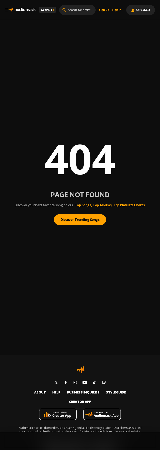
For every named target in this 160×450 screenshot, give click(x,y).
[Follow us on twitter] (56, 383)
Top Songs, (83, 205)
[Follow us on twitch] (104, 383)
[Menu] (6, 10)
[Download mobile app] (58, 415)
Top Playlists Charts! (129, 205)
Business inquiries (83, 392)
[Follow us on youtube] (85, 383)
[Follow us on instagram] (75, 383)
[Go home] (22, 10)
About (40, 392)
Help (56, 392)
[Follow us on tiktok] (94, 383)
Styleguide (116, 392)
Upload (143, 9)
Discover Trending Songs (80, 219)
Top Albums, (102, 205)
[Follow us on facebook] (65, 383)
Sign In (116, 10)
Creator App (80, 402)
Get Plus (47, 10)
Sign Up (104, 10)
